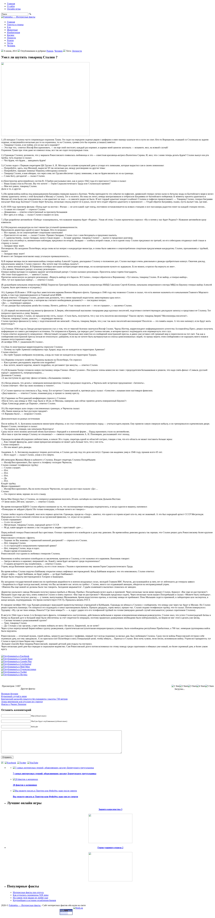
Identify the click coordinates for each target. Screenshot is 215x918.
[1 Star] (175, 686)
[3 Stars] (192, 686)
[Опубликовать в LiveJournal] (16, 664)
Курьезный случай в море (14, 696)
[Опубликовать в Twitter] (14, 672)
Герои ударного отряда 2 (110, 847)
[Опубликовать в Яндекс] (14, 674)
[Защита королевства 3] (110, 827)
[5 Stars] (209, 686)
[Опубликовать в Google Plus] (16, 661)
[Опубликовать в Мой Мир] (15, 666)
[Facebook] (11, 762)
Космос (10, 35)
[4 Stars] (201, 686)
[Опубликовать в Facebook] (15, 656)
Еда (9, 27)
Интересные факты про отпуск (28, 892)
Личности (77, 51)
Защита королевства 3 (110, 809)
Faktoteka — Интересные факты (25, 905)
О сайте (11, 6)
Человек (11, 45)
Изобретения (13, 32)
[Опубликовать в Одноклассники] (18, 669)
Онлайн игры (14, 9)
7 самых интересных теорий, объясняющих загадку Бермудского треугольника (54, 773)
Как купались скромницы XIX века (30, 895)
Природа (11, 37)
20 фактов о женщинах (25, 785)
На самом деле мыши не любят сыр (30, 897)
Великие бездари (9, 693)
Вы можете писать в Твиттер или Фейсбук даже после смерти (45, 796)
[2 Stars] (183, 686)
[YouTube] (33, 762)
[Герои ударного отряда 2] (110, 866)
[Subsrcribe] (2, 762)
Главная (11, 3)
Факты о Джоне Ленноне (13, 704)
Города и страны (15, 24)
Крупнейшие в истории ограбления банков (34, 900)
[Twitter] (22, 762)
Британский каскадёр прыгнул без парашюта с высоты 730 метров (34, 699)
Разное (10, 40)
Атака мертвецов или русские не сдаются (22, 701)
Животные (12, 30)
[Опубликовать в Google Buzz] (16, 659)
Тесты (10, 43)
